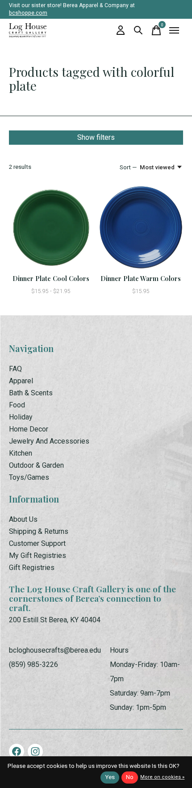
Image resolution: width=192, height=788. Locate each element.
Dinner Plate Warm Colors (140, 278)
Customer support (37, 543)
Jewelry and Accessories (49, 441)
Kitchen (20, 453)
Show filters (96, 137)
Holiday (21, 417)
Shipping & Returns (38, 531)
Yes (110, 777)
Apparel (21, 381)
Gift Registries (31, 567)
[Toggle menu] (174, 30)
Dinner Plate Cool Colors (51, 278)
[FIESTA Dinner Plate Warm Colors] (141, 227)
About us (23, 519)
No (130, 777)
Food (17, 405)
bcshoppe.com (28, 13)
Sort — (128, 167)
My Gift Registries (37, 555)
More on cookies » (162, 777)
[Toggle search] (138, 30)
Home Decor (28, 429)
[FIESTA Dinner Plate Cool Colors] (51, 227)
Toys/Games (29, 477)
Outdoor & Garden (36, 465)
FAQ (15, 369)
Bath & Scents (31, 393)
